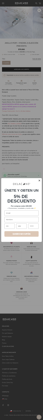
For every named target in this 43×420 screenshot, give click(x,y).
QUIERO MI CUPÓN (21, 234)
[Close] (39, 180)
